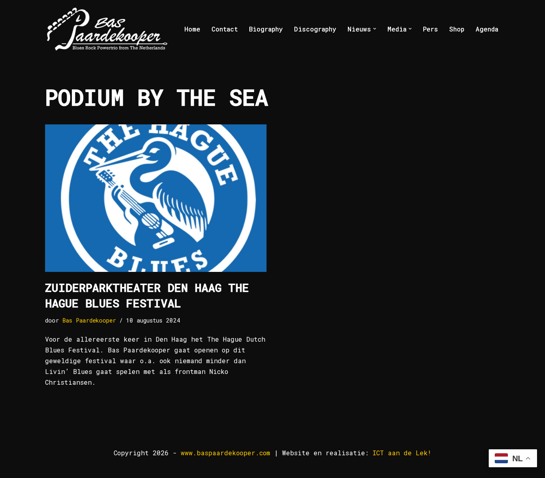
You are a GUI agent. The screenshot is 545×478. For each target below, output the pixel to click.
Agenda (487, 29)
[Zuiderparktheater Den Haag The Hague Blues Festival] (156, 198)
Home (192, 29)
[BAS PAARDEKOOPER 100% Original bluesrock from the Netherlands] (107, 29)
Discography (315, 29)
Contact (224, 29)
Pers (430, 29)
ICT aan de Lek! (402, 452)
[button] (374, 28)
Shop (456, 29)
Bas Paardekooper (89, 320)
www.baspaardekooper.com (225, 452)
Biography (266, 29)
